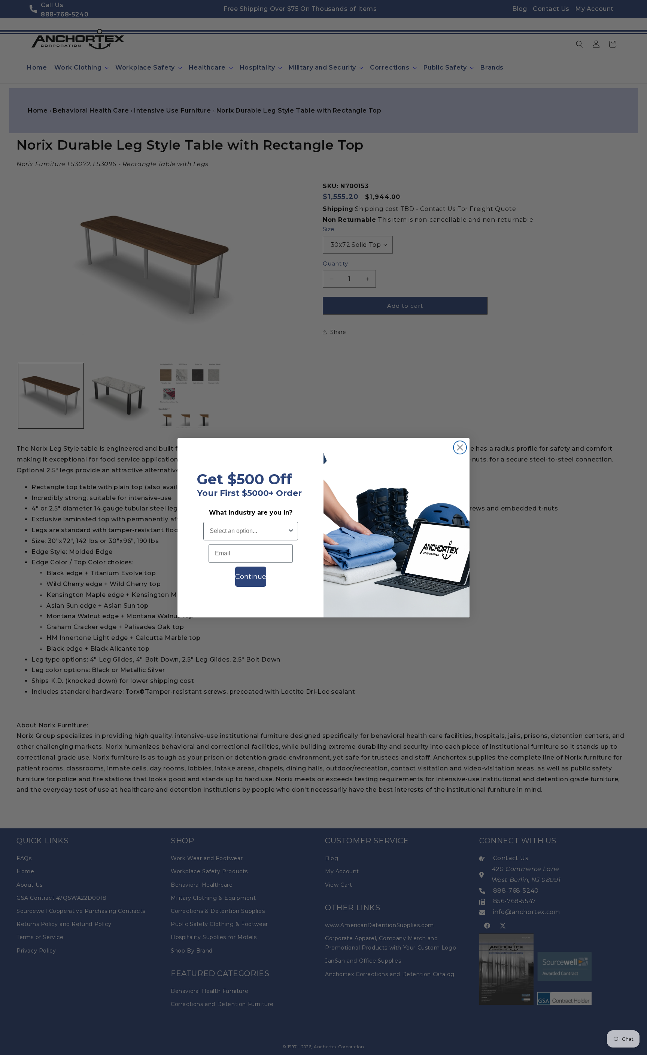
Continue (250, 577)
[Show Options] (291, 531)
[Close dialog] (460, 447)
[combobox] (248, 531)
